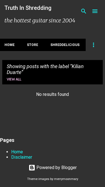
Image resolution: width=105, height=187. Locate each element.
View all (14, 79)
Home (9, 45)
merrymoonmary (66, 179)
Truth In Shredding (28, 7)
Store (32, 45)
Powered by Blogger (56, 167)
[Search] (83, 11)
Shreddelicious (65, 45)
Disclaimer (21, 157)
